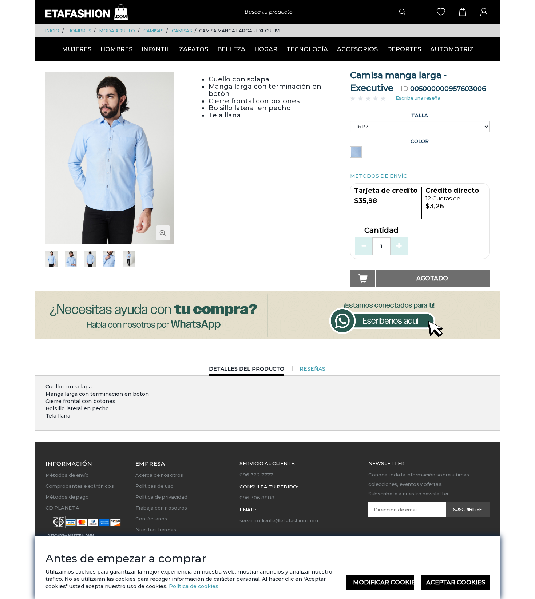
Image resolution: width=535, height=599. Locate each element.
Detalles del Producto (246, 370)
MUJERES (76, 49)
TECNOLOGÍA (307, 49)
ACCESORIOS (357, 49)
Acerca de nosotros (159, 475)
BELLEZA (231, 49)
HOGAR (265, 49)
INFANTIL (156, 49)
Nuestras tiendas (155, 529)
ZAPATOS (193, 49)
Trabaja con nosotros (161, 508)
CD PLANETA (62, 508)
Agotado (432, 278)
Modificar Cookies (384, 582)
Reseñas (312, 369)
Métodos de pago (67, 497)
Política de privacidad (161, 497)
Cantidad (381, 231)
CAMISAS (153, 30)
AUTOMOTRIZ (451, 49)
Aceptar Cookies (455, 582)
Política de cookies (192, 586)
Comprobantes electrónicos (79, 486)
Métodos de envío (67, 475)
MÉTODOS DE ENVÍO (379, 176)
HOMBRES (79, 30)
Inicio (52, 30)
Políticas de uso (154, 486)
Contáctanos (151, 519)
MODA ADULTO (117, 30)
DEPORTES (404, 49)
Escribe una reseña (418, 98)
